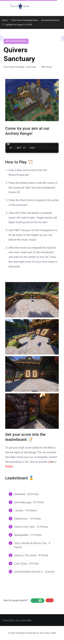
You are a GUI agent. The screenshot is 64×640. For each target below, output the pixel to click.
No (49, 600)
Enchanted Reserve (16, 41)
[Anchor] (34, 133)
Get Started (50, 6)
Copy (55, 146)
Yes (37, 600)
